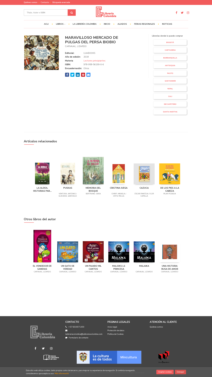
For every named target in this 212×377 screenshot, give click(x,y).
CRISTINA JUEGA (118, 187)
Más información (62, 373)
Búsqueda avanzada (61, 2)
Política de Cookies (115, 334)
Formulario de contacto (78, 337)
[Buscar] (72, 12)
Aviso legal (112, 327)
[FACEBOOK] (176, 12)
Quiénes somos (30, 2)
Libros (60, 24)
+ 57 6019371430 (76, 327)
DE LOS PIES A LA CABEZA (169, 189)
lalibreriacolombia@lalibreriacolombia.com (83, 334)
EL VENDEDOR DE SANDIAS (42, 267)
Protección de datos (115, 330)
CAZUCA (144, 187)
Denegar (180, 372)
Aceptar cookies (165, 372)
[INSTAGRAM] (188, 12)
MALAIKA (144, 266)
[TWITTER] (182, 12)
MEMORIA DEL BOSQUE (93, 189)
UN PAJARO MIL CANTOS (93, 267)
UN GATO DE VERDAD (67, 267)
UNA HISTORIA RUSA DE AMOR (169, 267)
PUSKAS (67, 187)
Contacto (45, 2)
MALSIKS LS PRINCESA (118, 267)
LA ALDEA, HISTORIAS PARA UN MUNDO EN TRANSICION (42, 189)
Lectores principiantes (94, 60)
